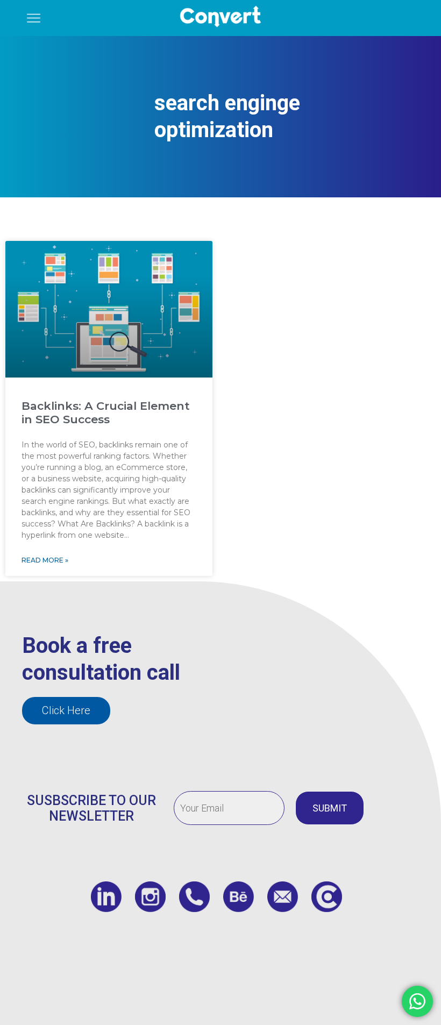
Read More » (45, 560)
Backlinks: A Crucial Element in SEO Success (106, 412)
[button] (66, 710)
